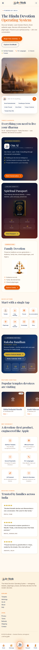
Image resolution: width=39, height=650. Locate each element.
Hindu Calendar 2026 (14, 358)
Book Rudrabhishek (9, 103)
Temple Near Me (9, 111)
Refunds (4, 621)
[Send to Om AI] (34, 99)
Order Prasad (8, 107)
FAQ (3, 607)
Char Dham (18, 107)
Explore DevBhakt (10, 44)
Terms (3, 618)
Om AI (3, 602)
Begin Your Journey (11, 39)
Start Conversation (12, 176)
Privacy (4, 616)
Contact (4, 626)
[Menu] (36, 3)
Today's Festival (29, 107)
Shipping (4, 624)
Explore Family (11, 287)
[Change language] (3, 3)
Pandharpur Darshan (24, 103)
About (3, 604)
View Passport (11, 233)
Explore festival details (13, 354)
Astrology (4, 599)
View (4, 414)
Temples (4, 597)
